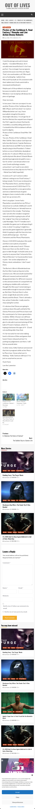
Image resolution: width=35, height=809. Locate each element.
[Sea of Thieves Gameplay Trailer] (23, 397)
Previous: (13, 434)
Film (4, 27)
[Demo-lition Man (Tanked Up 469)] (17, 769)
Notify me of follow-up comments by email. (16, 607)
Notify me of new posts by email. (16, 612)
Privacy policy (21, 806)
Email (20, 588)
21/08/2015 (15, 38)
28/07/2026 (14, 541)
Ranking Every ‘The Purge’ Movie (13, 475)
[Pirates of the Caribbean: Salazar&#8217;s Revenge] (9, 397)
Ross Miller (7, 38)
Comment (6, 563)
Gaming (8, 27)
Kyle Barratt (6, 477)
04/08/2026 (14, 720)
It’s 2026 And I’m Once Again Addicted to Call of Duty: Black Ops (17, 538)
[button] (32, 775)
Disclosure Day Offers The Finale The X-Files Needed (16, 506)
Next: (22, 439)
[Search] (32, 14)
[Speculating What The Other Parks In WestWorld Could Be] (9, 412)
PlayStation (21, 532)
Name (5, 588)
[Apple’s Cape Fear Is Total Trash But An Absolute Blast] (17, 703)
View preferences (17, 802)
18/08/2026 (14, 477)
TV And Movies (19, 470)
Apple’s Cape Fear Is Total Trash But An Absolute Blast (17, 717)
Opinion (13, 470)
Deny (17, 797)
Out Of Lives (17, 5)
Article (4, 470)
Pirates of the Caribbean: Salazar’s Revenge (8, 403)
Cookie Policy (13, 806)
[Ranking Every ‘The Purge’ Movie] (17, 462)
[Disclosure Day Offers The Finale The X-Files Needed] (17, 492)
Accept (17, 792)
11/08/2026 (14, 509)
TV (17, 500)
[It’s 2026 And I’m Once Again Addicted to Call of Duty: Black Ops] (17, 523)
